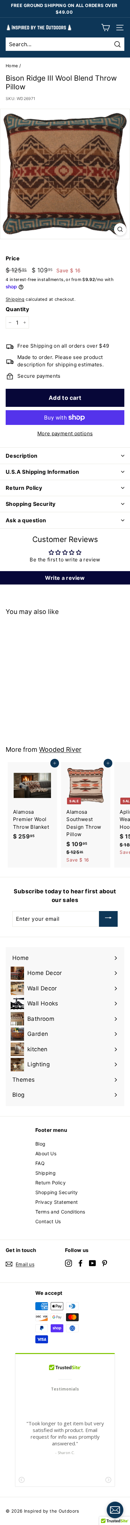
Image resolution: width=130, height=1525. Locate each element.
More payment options (65, 433)
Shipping (15, 299)
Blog (40, 1144)
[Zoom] (120, 229)
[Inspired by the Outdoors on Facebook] (80, 1263)
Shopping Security (56, 1192)
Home (12, 65)
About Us (45, 1153)
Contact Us (48, 1221)
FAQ (40, 1163)
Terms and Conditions (60, 1212)
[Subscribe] (108, 918)
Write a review (65, 577)
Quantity (17, 309)
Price (13, 258)
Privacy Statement (56, 1202)
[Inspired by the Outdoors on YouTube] (92, 1263)
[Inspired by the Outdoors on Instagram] (68, 1263)
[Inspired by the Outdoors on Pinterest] (104, 1263)
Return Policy (50, 1182)
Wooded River (60, 749)
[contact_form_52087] (115, 1510)
